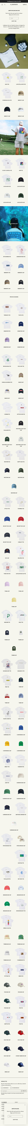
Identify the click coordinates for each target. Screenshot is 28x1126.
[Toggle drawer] (2, 4)
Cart (24, 4)
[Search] (5, 4)
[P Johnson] (14, 4)
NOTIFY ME (14, 21)
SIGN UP (24, 1090)
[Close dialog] (25, 1105)
